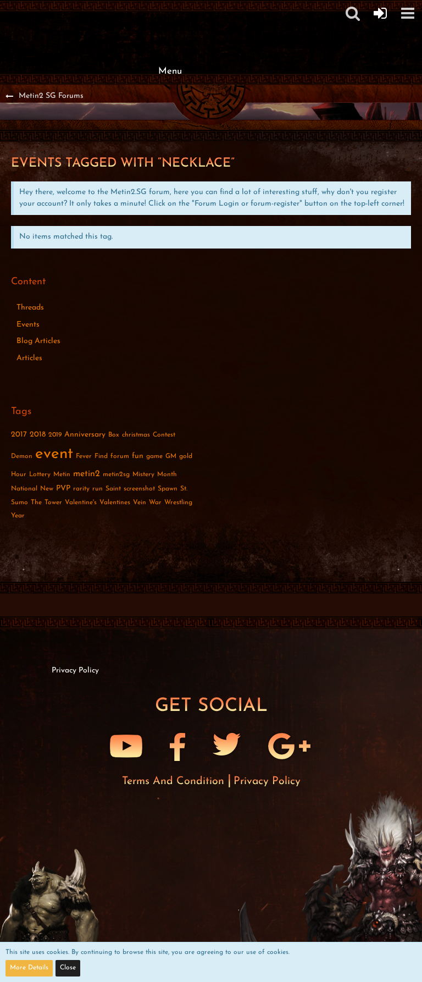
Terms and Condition (174, 781)
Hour (18, 474)
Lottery (40, 474)
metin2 (86, 474)
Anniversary (85, 435)
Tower (53, 502)
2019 (55, 435)
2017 (19, 435)
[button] (408, 13)
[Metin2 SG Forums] (169, 11)
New (46, 489)
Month (167, 474)
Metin (61, 474)
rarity (81, 489)
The (36, 502)
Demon (21, 456)
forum (119, 456)
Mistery (143, 474)
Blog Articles (38, 341)
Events (28, 325)
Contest (164, 435)
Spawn (167, 489)
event (54, 454)
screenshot (139, 489)
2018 (38, 435)
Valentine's (81, 502)
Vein (139, 502)
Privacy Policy (267, 781)
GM (170, 456)
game (154, 456)
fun (137, 456)
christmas (136, 435)
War (155, 502)
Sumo (19, 502)
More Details (29, 967)
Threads (30, 308)
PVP (63, 488)
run (97, 489)
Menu (170, 71)
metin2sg (116, 474)
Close (68, 967)
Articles (29, 358)
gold (185, 456)
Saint (113, 489)
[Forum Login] (380, 13)
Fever (84, 456)
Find (101, 456)
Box (113, 435)
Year (18, 515)
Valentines (114, 502)
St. (183, 489)
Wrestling (178, 502)
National (24, 489)
